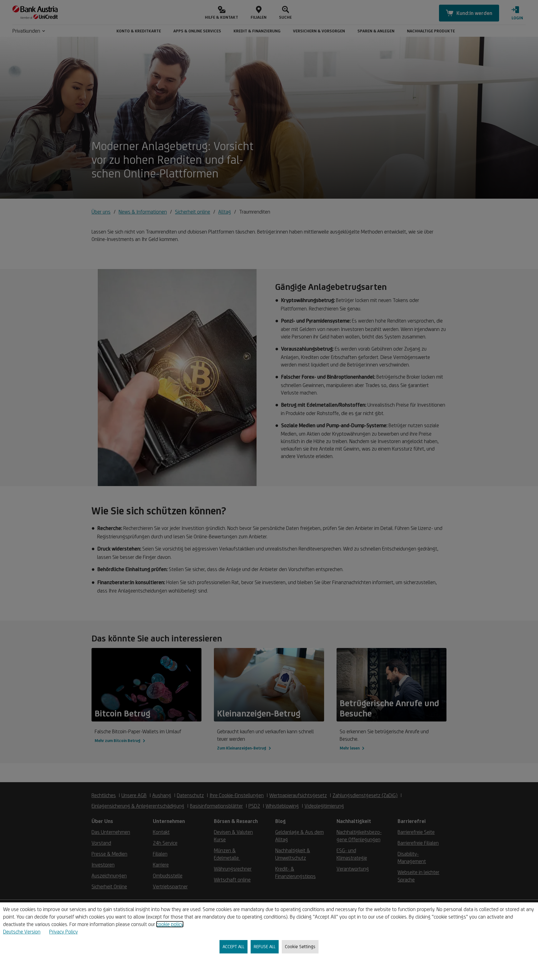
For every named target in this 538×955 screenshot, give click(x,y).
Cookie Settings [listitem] (300, 946)
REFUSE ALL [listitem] (265, 946)
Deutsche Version (21, 932)
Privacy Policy (63, 932)
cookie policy (169, 924)
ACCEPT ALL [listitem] (233, 946)
